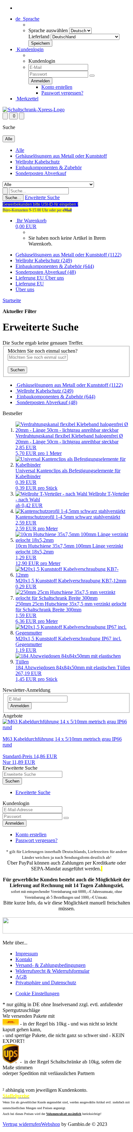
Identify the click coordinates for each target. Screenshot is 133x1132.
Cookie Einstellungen (37, 993)
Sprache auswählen (48, 30)
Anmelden (19, 705)
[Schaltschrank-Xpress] (34, 109)
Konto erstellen (56, 87)
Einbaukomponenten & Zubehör (48, 167)
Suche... (13, 197)
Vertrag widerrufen (22, 1124)
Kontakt (23, 959)
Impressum (26, 953)
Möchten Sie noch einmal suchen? (42, 351)
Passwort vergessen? (62, 93)
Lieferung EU (30, 278)
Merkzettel (26, 98)
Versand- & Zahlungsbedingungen (50, 965)
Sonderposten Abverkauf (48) (45, 272)
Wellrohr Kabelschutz (37, 161)
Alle (19, 150)
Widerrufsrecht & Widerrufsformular (52, 971)
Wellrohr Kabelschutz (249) (43, 260)
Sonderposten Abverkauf (40, 173)
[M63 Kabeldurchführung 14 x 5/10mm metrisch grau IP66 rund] (66, 727)
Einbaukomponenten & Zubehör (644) (54, 266)
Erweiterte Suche (42, 197)
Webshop (50, 1124)
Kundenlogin (29, 49)
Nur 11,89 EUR (30, 759)
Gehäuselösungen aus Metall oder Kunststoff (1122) (68, 254)
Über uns (54, 278)
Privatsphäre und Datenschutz (45, 982)
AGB (21, 976)
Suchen (17, 369)
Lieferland (38, 36)
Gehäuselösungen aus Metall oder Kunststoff (61, 156)
